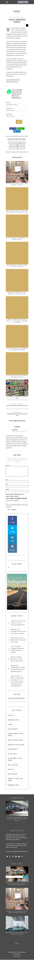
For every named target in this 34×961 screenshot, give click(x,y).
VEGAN (10, 724)
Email (7, 484)
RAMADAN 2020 (13, 720)
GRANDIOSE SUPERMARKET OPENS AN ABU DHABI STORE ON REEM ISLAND (17, 819)
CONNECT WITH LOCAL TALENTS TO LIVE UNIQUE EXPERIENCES (18, 623)
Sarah (15, 430)
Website (7, 489)
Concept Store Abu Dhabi (14, 142)
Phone (8, 102)
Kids (11, 17)
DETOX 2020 (12, 754)
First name (9, 108)
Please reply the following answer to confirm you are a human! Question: (16, 496)
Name (7, 479)
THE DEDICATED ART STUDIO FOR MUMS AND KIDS (17, 413)
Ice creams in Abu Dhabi (15, 759)
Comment (8, 465)
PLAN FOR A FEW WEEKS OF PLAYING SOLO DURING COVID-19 (17, 376)
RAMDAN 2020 (21, 145)
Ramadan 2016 (21, 148)
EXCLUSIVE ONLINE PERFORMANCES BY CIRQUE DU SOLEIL (17, 238)
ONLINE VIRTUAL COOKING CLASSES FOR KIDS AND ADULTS (17, 265)
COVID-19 (11, 715)
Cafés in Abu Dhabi (15, 740)
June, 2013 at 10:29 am (19, 431)
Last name (9, 114)
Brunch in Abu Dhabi (16, 745)
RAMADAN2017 (13, 145)
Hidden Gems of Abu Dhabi (16, 735)
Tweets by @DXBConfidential (16, 698)
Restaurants (13, 749)
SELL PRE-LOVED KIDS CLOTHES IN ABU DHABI (17, 404)
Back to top (16, 956)
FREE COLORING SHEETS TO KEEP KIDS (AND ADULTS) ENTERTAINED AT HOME (17, 211)
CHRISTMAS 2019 (13, 148)
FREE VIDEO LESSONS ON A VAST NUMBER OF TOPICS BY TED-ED (17, 293)
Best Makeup (13, 774)
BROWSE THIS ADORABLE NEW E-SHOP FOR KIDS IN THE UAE (17, 184)
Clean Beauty (13, 729)
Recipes (11, 769)
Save (19, 122)
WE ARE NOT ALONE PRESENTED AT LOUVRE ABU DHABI (18, 640)
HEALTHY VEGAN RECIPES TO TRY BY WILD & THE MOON (17, 659)
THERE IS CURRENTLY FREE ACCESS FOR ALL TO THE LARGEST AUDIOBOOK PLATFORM (17, 321)
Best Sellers (23, 142)
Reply (26, 429)
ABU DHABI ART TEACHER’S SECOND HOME (17, 397)
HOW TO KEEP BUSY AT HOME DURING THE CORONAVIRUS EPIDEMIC (17, 349)
